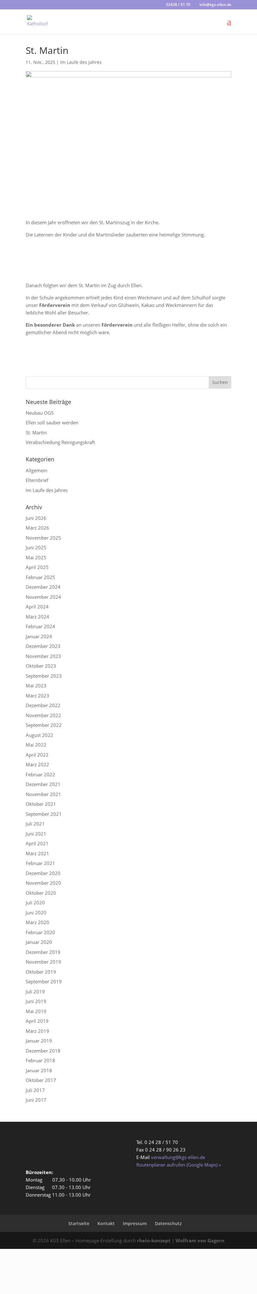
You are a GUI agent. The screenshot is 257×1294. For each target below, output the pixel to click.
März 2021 (37, 853)
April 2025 (37, 567)
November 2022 (43, 715)
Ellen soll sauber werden (52, 422)
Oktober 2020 (41, 893)
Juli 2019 (35, 991)
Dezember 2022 (43, 705)
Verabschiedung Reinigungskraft (60, 442)
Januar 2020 (39, 942)
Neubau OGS (40, 413)
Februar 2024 (40, 626)
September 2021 (44, 814)
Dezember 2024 (43, 587)
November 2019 (43, 962)
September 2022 (44, 725)
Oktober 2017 (41, 1080)
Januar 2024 (39, 636)
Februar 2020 (40, 932)
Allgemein (36, 470)
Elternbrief (37, 480)
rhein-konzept (153, 1240)
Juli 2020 (35, 902)
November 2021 (43, 794)
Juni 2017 (36, 1100)
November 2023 (43, 656)
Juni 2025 (36, 547)
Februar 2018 (40, 1060)
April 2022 (37, 755)
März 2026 (37, 528)
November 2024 (43, 597)
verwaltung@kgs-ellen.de (178, 1157)
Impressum (135, 1223)
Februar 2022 (40, 774)
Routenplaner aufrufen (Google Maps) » (178, 1165)
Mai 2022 (36, 745)
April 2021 (37, 843)
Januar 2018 (39, 1070)
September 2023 (44, 676)
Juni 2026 (36, 518)
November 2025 (43, 538)
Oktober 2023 (41, 666)
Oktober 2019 (41, 972)
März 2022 (37, 764)
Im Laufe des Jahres (81, 62)
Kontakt (106, 1223)
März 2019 (37, 1031)
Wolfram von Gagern (200, 1240)
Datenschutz (168, 1223)
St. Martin (36, 432)
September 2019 (44, 981)
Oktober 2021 (41, 804)
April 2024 (37, 606)
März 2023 (37, 695)
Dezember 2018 (43, 1051)
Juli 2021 (35, 823)
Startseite (78, 1223)
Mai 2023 (36, 685)
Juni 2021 (36, 834)
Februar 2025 (40, 577)
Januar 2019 (39, 1041)
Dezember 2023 (43, 646)
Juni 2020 (36, 912)
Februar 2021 (40, 863)
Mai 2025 (36, 557)
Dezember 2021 (43, 784)
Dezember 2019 (43, 952)
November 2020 (43, 883)
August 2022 (39, 735)
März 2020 (37, 922)
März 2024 (37, 616)
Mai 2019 (36, 1011)
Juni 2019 (36, 1001)
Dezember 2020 (43, 873)
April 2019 (37, 1021)
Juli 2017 (35, 1090)
